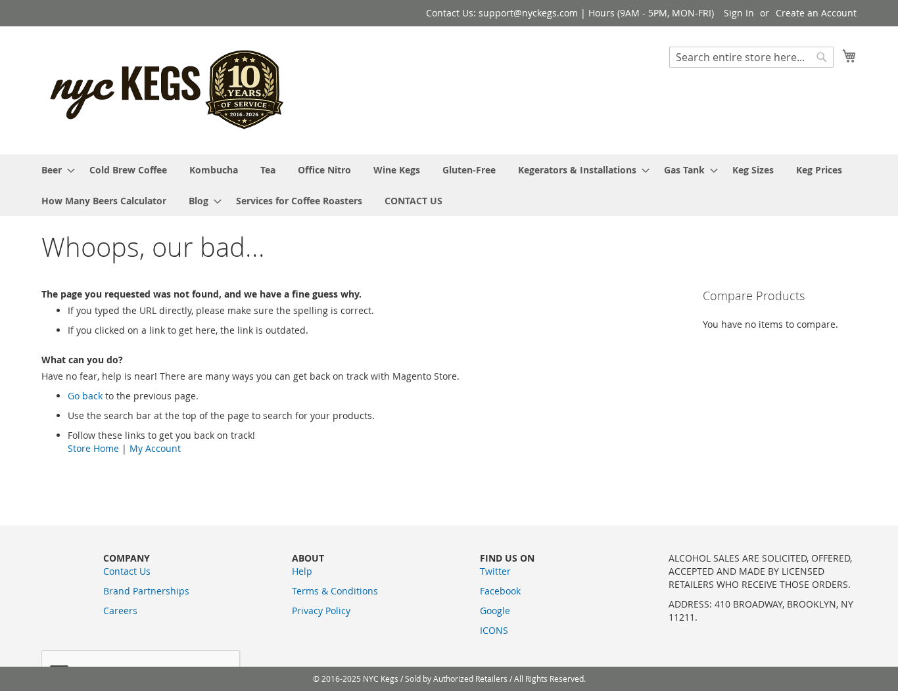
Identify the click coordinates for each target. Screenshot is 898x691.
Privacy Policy (321, 610)
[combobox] (751, 57)
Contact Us (127, 571)
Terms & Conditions (335, 591)
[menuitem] (54, 169)
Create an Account (816, 13)
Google (495, 610)
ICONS (494, 630)
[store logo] (168, 89)
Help (302, 571)
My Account (155, 448)
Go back (85, 396)
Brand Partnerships (146, 591)
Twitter (495, 571)
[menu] (449, 185)
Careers (120, 610)
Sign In (739, 13)
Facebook (500, 591)
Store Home (93, 448)
